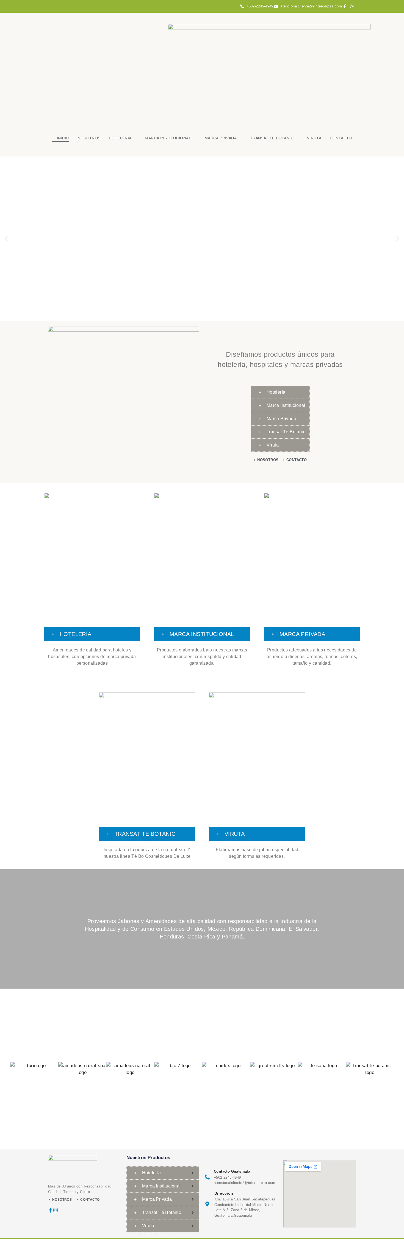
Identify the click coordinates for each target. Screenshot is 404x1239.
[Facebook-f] (50, 1210)
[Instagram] (55, 1210)
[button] (6, 238)
